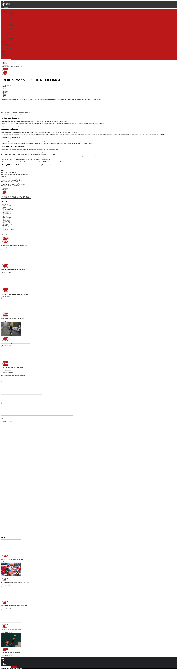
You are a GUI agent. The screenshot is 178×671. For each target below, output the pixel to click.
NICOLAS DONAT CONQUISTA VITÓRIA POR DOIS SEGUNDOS (15, 343)
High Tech (8, 48)
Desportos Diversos (10, 38)
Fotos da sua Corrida (8, 55)
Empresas (5, 54)
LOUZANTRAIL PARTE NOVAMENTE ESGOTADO (16, 198)
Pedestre (11, 37)
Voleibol (5, 627)
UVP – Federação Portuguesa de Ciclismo (14, 114)
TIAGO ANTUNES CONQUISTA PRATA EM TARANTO (13, 269)
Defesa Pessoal (12, 29)
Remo (4, 603)
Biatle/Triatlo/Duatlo (14, 14)
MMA (10, 32)
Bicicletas (8, 21)
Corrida (5, 240)
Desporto (5, 241)
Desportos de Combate (11, 28)
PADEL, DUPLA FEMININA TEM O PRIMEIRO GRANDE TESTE (15, 582)
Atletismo (8, 12)
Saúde (4, 41)
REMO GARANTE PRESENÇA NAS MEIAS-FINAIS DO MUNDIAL (15, 605)
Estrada (11, 15)
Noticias (5, 11)
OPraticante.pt (7, 9)
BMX (4, 70)
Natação (5, 556)
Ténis (4, 650)
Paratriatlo (11, 16)
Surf (4, 626)
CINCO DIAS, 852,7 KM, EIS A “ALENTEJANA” (16, 196)
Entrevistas (6, 42)
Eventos (5, 51)
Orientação (9, 34)
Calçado (8, 45)
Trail (10, 19)
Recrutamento (6, 3)
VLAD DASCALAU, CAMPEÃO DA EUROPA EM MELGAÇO (15, 112)
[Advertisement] (42, 104)
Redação (9, 85)
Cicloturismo (12, 25)
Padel (4, 579)
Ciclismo (11, 24)
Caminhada (6, 238)
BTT (10, 22)
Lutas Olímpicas (13, 31)
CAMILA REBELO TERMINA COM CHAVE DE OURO (12, 559)
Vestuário (8, 50)
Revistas (5, 53)
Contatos (5, 7)
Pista (10, 18)
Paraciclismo (12, 27)
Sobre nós (5, 1)
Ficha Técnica (6, 4)
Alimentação (6, 40)
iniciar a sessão (7, 375)
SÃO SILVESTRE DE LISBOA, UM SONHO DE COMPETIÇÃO (14, 245)
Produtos (5, 44)
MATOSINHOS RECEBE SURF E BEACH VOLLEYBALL (13, 629)
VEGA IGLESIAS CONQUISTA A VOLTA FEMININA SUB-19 (14, 318)
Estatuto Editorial (7, 5)
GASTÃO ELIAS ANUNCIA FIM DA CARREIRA (11, 652)
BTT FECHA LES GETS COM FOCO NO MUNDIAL (12, 367)
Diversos (8, 47)
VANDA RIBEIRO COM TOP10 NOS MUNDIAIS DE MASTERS (14, 294)
